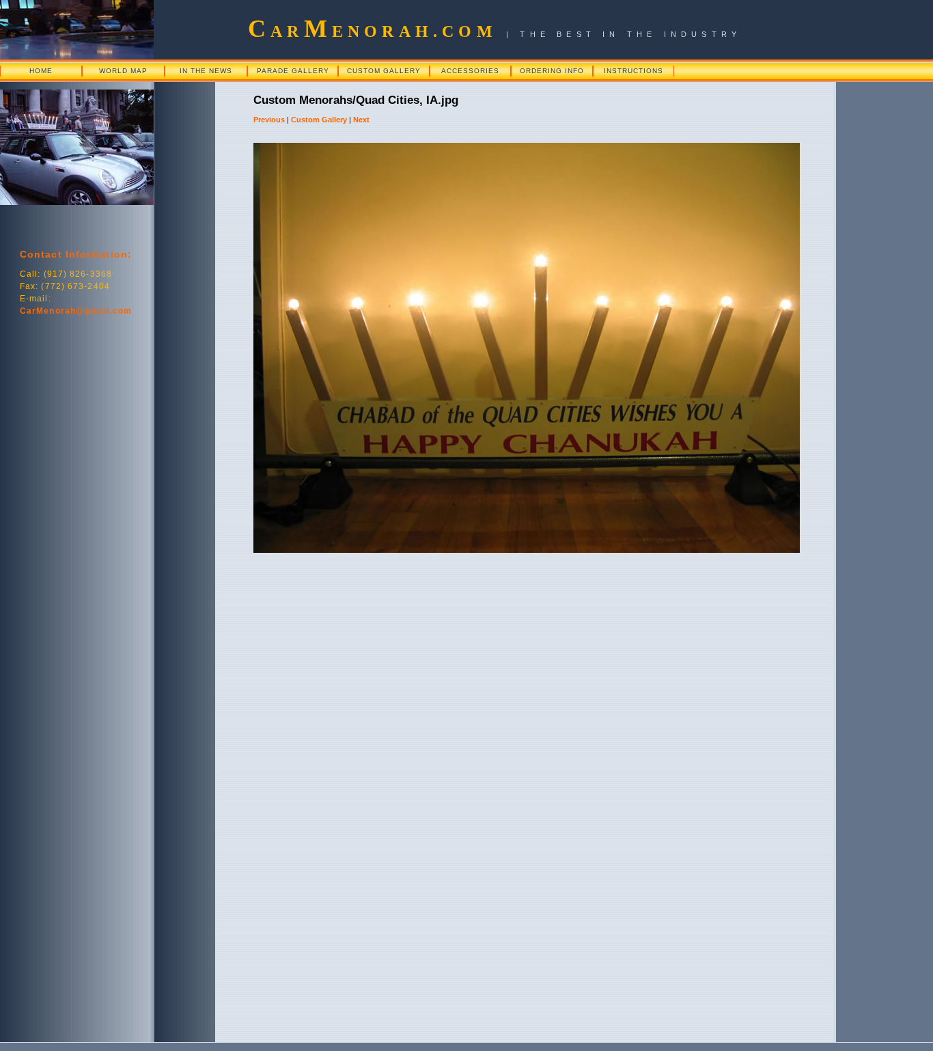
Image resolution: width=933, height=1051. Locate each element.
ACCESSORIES (470, 70)
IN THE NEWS (206, 70)
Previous (269, 119)
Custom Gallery (319, 119)
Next (361, 119)
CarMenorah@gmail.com (76, 311)
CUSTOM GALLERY (384, 70)
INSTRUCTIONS (633, 70)
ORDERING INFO (552, 70)
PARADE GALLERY (293, 70)
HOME (41, 70)
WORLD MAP (123, 70)
